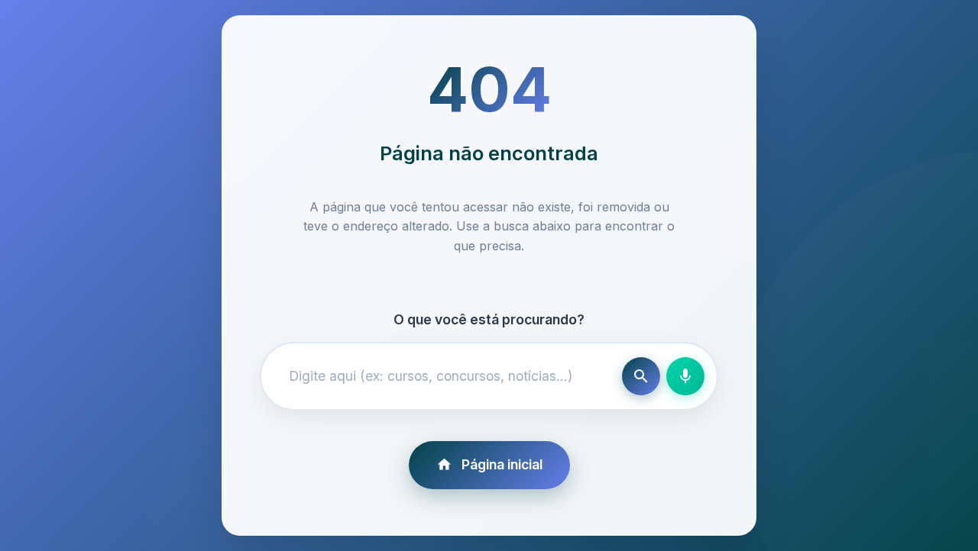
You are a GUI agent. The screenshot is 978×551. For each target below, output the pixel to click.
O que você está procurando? (489, 319)
